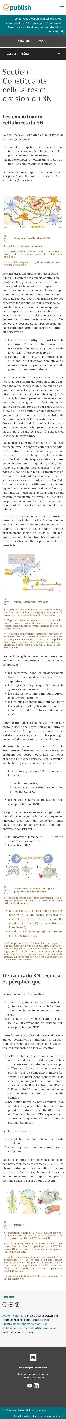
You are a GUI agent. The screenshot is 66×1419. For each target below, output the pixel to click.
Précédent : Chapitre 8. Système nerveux (26, 1410)
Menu (62, 7)
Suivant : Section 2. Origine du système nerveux (37, 1416)
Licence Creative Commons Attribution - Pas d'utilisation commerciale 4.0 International (29, 1324)
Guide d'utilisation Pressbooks (33, 1374)
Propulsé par (33, 1367)
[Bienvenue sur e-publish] (17, 7)
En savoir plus (38, 23)
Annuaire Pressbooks (33, 1377)
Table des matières (17, 53)
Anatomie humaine (33, 41)
